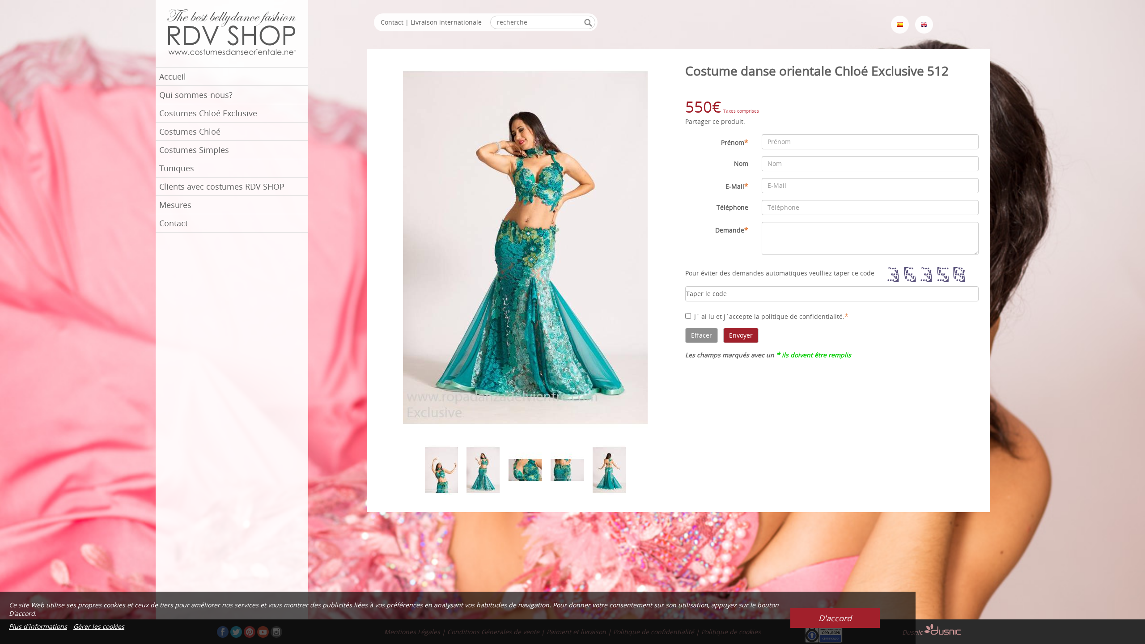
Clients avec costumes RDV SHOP (221, 186)
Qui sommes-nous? (196, 94)
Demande (731, 230)
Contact (173, 223)
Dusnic (913, 632)
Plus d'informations (38, 626)
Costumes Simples (194, 149)
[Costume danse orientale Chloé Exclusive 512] (525, 247)
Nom (741, 163)
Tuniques (176, 168)
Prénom (734, 142)
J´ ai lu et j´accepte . (771, 316)
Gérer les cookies (98, 626)
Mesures (175, 204)
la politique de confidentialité (798, 316)
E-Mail (736, 186)
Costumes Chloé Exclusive (208, 113)
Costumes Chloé (190, 131)
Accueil (172, 76)
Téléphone (732, 207)
